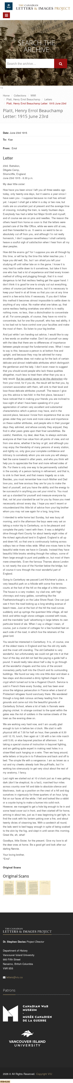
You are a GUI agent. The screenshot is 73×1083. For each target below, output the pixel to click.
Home (6, 95)
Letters (48, 99)
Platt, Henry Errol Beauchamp (23, 99)
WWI (33, 95)
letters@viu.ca (14, 977)
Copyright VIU (44, 1074)
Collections (20, 95)
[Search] (60, 63)
